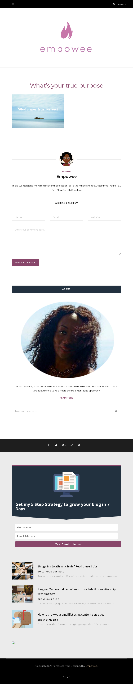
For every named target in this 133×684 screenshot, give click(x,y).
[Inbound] (13, 643)
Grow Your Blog (48, 599)
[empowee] (66, 37)
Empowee (66, 176)
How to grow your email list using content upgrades (71, 614)
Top (67, 677)
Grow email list (48, 620)
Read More (66, 398)
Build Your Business (51, 572)
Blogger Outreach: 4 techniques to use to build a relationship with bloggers (77, 591)
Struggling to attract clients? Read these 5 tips (67, 566)
